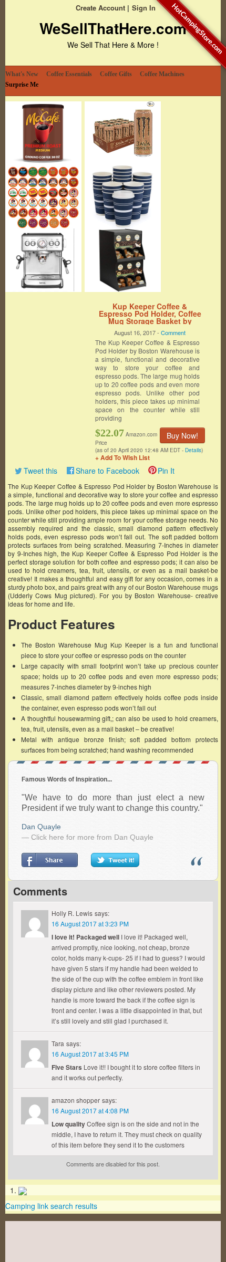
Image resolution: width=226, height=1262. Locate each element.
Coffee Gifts (116, 74)
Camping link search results (51, 1206)
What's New (21, 74)
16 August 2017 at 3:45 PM (90, 1053)
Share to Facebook (107, 470)
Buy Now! (182, 435)
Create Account (100, 8)
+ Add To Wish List (122, 457)
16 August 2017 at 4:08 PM (90, 1110)
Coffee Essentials (69, 74)
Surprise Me (21, 84)
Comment (173, 332)
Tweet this (40, 470)
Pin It (166, 470)
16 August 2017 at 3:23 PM (90, 923)
